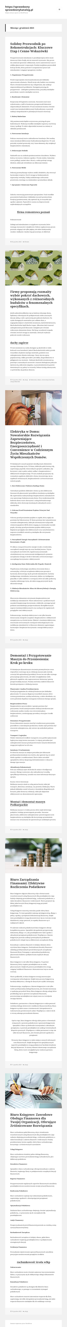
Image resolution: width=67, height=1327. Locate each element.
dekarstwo (34, 380)
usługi (26, 380)
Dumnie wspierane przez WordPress (21, 1323)
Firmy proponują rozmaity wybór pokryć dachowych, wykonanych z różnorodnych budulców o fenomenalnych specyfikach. (32, 299)
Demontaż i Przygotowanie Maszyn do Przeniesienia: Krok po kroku (30, 659)
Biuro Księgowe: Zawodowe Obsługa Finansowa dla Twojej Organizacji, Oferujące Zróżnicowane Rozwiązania (33, 1120)
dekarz (39, 380)
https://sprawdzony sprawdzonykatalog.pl (19, 8)
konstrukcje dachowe (48, 380)
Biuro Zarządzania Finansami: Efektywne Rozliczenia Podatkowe (28, 883)
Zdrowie (26, 242)
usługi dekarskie (15, 381)
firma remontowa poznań (33, 212)
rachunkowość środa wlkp (33, 1262)
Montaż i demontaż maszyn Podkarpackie (27, 803)
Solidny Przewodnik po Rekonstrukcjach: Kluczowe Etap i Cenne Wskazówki (31, 47)
